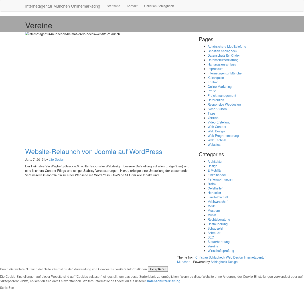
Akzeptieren (158, 269)
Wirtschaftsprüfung (221, 250)
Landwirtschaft (218, 197)
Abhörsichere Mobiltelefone (227, 46)
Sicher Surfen (217, 109)
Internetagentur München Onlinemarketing (62, 6)
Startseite (113, 6)
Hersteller (214, 192)
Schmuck (214, 232)
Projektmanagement (222, 95)
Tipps (211, 113)
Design (212, 166)
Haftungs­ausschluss (222, 64)
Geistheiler (215, 188)
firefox (212, 183)
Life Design (57, 159)
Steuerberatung (219, 241)
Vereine (213, 246)
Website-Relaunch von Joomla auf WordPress (93, 151)
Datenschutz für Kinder (224, 55)
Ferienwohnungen (220, 179)
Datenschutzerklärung (163, 281)
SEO (211, 237)
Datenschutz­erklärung (223, 60)
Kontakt (132, 6)
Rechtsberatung (219, 219)
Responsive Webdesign (224, 104)
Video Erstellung (219, 122)
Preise (212, 91)
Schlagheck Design (224, 261)
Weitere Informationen (131, 269)
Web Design (216, 131)
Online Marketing (220, 86)
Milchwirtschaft (218, 201)
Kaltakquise (216, 77)
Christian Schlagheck (159, 6)
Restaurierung (218, 224)
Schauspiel (215, 228)
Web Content (217, 126)
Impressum (215, 68)
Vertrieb (213, 117)
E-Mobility (214, 170)
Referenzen (216, 100)
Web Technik (217, 140)
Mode (212, 206)
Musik (212, 215)
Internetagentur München (225, 73)
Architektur (215, 161)
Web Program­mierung (223, 135)
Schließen (7, 287)
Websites (214, 144)
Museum (214, 210)
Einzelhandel (217, 175)
